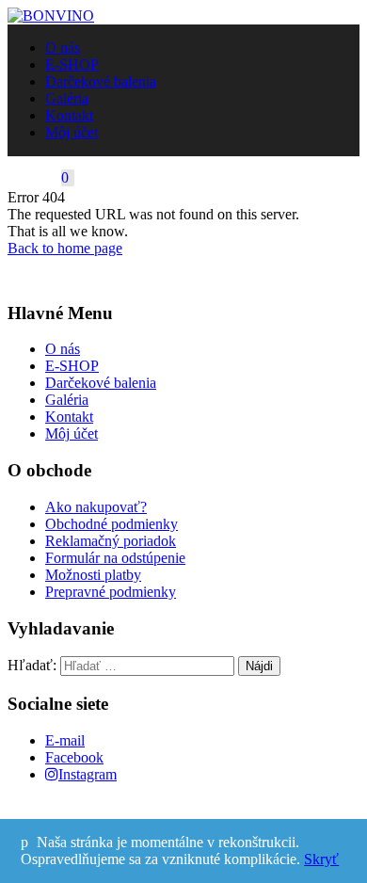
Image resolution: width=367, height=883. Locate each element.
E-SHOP (72, 64)
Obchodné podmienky (111, 524)
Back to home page (65, 248)
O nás (62, 48)
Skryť (321, 859)
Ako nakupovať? (96, 507)
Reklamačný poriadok (110, 541)
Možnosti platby (93, 575)
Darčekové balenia (100, 81)
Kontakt (69, 115)
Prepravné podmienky (110, 592)
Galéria (66, 98)
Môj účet (71, 132)
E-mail (65, 740)
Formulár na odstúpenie (115, 558)
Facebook (74, 757)
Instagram (87, 774)
